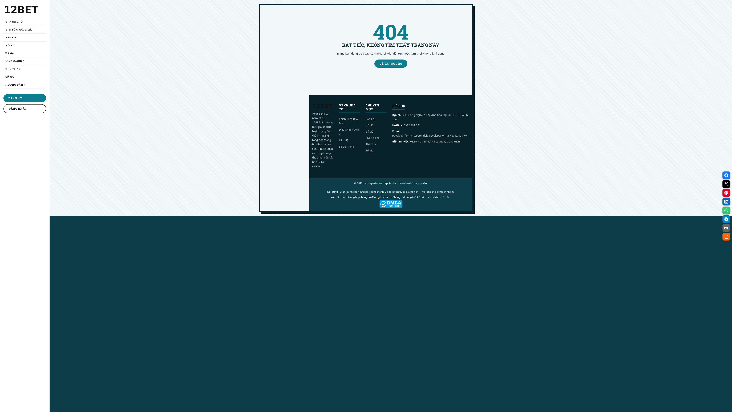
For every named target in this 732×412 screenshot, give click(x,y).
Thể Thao (371, 144)
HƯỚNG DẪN (14, 84)
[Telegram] (726, 219)
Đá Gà (369, 131)
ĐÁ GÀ (9, 53)
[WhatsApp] (726, 210)
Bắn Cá (370, 119)
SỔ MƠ (9, 76)
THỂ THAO (13, 69)
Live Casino (373, 138)
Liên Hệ (343, 140)
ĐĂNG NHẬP (18, 108)
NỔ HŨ (10, 45)
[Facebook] (726, 175)
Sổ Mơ (369, 150)
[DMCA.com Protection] (390, 204)
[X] (726, 184)
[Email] (726, 228)
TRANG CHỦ (14, 21)
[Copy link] (726, 237)
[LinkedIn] (726, 201)
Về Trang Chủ (390, 63)
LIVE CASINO (15, 61)
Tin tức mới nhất (19, 29)
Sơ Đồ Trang (346, 146)
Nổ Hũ (369, 125)
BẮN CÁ (10, 37)
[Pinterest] (726, 193)
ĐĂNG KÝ (15, 98)
